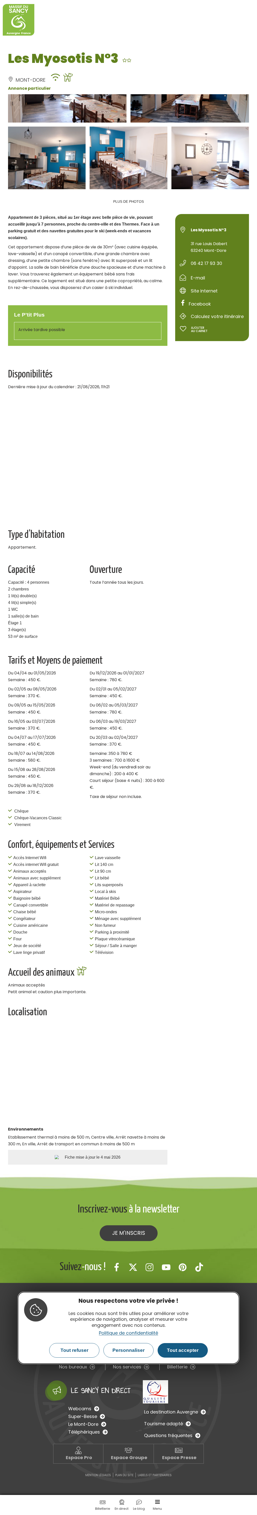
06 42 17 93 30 (206, 263)
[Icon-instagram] (149, 1267)
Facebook (200, 304)
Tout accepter (183, 1350)
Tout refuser (74, 1350)
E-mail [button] (198, 278)
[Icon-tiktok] (199, 1267)
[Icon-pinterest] (182, 1267)
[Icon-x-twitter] (133, 1267)
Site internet (204, 291)
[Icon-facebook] (116, 1267)
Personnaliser (128, 1350)
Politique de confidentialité (128, 1333)
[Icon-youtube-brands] (166, 1267)
